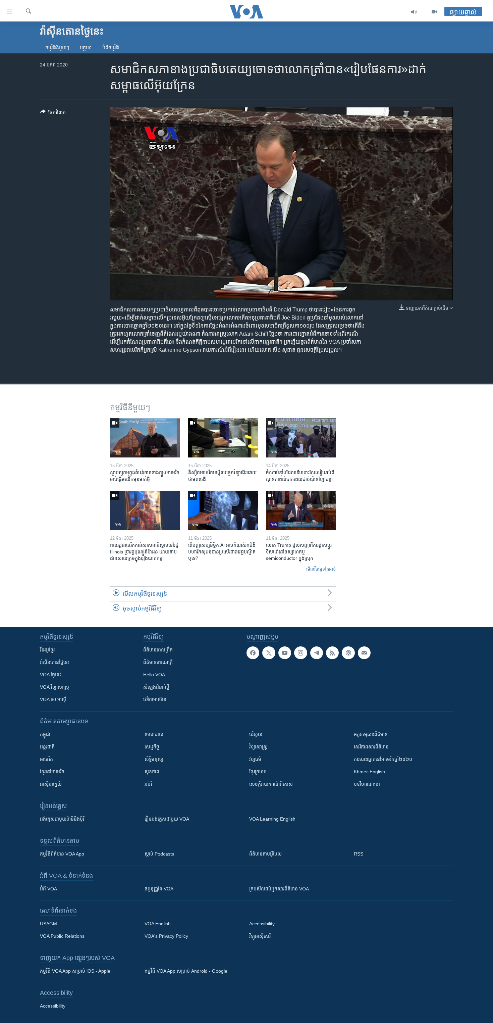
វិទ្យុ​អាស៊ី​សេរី (260, 936)
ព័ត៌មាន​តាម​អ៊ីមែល (265, 854)
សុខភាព (152, 771)
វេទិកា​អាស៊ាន (154, 699)
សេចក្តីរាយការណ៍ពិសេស (271, 784)
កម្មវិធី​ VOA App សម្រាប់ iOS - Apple (75, 971)
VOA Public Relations (62, 936)
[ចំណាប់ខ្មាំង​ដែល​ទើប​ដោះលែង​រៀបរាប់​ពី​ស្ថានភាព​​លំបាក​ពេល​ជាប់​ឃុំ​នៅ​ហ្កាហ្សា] (301, 437)
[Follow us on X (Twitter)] (268, 652)
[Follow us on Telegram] (316, 652)
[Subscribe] (364, 652)
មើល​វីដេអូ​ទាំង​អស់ (321, 569)
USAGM (48, 923)
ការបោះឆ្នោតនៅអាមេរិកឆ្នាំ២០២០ (383, 759)
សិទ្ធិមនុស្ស (154, 759)
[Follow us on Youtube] (284, 652)
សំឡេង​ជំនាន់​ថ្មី (156, 687)
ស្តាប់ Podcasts (159, 854)
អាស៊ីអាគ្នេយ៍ (51, 784)
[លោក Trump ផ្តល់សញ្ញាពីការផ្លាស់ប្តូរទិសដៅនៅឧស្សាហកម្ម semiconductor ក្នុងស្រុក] (301, 510)
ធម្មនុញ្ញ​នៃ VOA (159, 888)
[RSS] (332, 652)
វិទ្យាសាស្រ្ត (258, 746)
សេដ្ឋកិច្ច (152, 746)
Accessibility (262, 923)
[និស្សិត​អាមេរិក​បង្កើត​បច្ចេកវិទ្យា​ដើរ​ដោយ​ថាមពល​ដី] (223, 437)
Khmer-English (369, 771)
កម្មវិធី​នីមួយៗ (57, 47)
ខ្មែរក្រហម (258, 771)
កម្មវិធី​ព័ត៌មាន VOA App (62, 854)
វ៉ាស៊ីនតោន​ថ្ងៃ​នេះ (54, 662)
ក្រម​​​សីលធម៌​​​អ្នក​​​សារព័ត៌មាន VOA (279, 888)
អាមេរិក (46, 759)
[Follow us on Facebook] (252, 652)
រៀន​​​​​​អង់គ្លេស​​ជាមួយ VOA (167, 819)
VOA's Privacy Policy (166, 936)
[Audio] (414, 12)
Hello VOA (154, 674)
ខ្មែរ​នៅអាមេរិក (52, 771)
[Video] (434, 12)
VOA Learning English (272, 819)
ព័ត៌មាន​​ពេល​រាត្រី (158, 662)
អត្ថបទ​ (86, 47)
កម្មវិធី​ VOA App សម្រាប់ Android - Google (186, 971)
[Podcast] (348, 652)
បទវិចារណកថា (367, 784)
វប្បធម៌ (255, 759)
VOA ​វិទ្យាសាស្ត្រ (54, 687)
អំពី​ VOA (48, 888)
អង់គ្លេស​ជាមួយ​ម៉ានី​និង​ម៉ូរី (62, 819)
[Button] (53, 113)
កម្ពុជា (45, 734)
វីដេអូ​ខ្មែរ (47, 649)
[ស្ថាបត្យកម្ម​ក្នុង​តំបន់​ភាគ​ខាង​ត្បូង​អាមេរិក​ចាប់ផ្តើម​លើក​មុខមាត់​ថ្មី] (145, 437)
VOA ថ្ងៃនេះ (50, 674)
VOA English (158, 923)
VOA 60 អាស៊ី (53, 699)
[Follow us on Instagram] (300, 652)
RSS (358, 854)
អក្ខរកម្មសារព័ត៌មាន (371, 734)
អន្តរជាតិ (47, 746)
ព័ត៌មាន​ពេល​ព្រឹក (158, 649)
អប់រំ (148, 784)
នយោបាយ (154, 734)
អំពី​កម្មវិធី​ (110, 47)
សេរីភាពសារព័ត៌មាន (371, 746)
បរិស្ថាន (255, 734)
